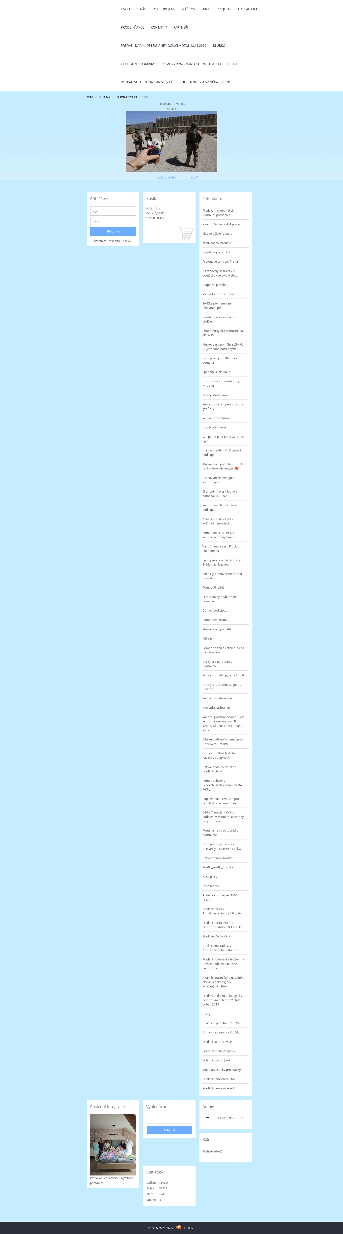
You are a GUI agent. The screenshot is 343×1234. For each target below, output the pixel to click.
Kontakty (159, 27)
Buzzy (206, 1014)
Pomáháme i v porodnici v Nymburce (220, 832)
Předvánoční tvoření (216, 936)
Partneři (180, 27)
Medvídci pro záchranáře (219, 294)
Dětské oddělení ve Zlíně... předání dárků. (220, 769)
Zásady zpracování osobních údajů (191, 64)
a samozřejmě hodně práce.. (221, 224)
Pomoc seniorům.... (215, 620)
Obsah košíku (155, 218)
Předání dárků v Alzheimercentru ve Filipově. (221, 911)
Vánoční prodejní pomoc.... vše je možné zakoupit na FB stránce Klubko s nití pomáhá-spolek (223, 723)
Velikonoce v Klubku (216, 418)
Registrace (100, 241)
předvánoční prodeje (216, 243)
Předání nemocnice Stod (219, 1079)
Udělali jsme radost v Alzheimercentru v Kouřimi (220, 948)
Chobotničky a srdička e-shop (205, 82)
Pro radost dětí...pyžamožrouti (223, 675)
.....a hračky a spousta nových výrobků (222, 383)
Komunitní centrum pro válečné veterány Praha (218, 535)
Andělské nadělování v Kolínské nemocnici (217, 521)
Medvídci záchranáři (216, 708)
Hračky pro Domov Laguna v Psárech (222, 687)
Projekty (224, 9)
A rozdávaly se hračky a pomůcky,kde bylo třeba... (220, 273)
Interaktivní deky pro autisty (221, 1070)
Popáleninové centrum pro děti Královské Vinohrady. (220, 801)
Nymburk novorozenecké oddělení (219, 319)
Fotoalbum (247, 9)
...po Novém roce (214, 427)
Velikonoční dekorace (217, 698)
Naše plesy (209, 877)
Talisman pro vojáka (127, 96)
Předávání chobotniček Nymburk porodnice (218, 212)
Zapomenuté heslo (120, 241)
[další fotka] (249, 141)
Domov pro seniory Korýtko (221, 1032)
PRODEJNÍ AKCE (132, 27)
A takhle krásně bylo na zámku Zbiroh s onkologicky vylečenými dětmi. (223, 982)
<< (208, 1118)
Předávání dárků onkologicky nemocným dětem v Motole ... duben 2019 (223, 1000)
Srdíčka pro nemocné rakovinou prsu (216, 305)
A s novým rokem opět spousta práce (218, 480)
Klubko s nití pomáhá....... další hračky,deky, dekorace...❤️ (223, 466)
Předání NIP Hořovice (217, 1042)
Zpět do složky (166, 177)
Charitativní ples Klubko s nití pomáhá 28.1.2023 (222, 493)
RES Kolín (208, 639)
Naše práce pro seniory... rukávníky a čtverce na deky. (221, 846)
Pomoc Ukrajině (213, 587)
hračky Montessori (215, 395)
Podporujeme (164, 9)
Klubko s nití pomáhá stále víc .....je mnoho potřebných (222, 346)
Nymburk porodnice (216, 252)
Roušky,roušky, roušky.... (219, 867)
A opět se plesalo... (215, 285)
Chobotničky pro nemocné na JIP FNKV (222, 333)
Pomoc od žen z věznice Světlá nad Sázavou (223, 650)
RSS (190, 1228)
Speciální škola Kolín (216, 372)
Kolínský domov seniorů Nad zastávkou (222, 576)
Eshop (233, 64)
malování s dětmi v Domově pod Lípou (221, 452)
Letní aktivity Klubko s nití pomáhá (220, 599)
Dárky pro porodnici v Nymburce (217, 664)
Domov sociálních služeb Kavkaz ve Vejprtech (219, 755)
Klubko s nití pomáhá (216, 629)
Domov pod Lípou (214, 610)
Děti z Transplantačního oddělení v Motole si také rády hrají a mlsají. (223, 816)
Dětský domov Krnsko (217, 858)
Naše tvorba (210, 886)
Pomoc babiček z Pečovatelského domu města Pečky (222, 785)
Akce (206, 9)
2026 (231, 1118)
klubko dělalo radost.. (217, 233)
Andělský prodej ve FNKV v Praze (220, 897)
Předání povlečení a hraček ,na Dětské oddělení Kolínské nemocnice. (223, 963)
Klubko (219, 45)
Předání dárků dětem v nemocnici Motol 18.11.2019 (163, 45)
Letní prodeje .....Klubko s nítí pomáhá (222, 360)
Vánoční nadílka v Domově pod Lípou (220, 507)
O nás (141, 9)
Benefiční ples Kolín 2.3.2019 (222, 1023)
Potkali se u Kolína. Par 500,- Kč (147, 82)
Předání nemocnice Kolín (219, 1088)
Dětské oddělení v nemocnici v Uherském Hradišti (223, 741)
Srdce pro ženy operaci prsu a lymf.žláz (222, 406)
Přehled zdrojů (212, 1151)
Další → (196, 177)
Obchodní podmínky (138, 64)
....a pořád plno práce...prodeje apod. (223, 439)
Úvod (125, 9)
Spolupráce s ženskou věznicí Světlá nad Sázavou (222, 562)
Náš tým (189, 9)
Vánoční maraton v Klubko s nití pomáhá (221, 548)
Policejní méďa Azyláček (218, 1051)
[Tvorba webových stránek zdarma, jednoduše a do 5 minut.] (179, 1227)
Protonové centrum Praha (220, 261)
